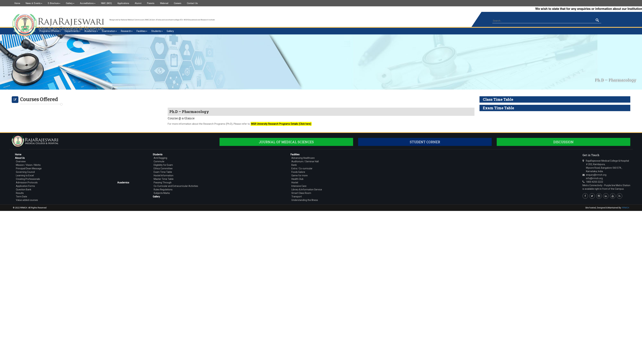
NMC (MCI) (106, 3)
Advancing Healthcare (303, 158)
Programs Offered (49, 31)
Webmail (164, 3)
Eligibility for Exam (163, 165)
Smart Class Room (301, 193)
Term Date (21, 196)
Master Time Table (164, 179)
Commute (159, 161)
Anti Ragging (160, 158)
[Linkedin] (606, 196)
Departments (72, 31)
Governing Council (25, 172)
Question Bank (23, 189)
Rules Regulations (163, 189)
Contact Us (192, 3)
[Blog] (619, 196)
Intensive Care (298, 186)
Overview (21, 161)
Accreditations (87, 3)
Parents (150, 3)
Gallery (69, 3)
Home (17, 3)
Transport (296, 196)
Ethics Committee (163, 168)
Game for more (299, 175)
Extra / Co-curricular (301, 168)
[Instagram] (599, 196)
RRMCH (625, 208)
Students (156, 31)
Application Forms (25, 186)
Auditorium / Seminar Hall (305, 161)
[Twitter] (592, 196)
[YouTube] (612, 196)
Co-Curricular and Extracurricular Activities (176, 186)
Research (126, 31)
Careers (177, 3)
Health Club (297, 179)
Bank (294, 165)
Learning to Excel (25, 175)
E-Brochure (53, 3)
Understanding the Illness (304, 200)
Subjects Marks (162, 193)
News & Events (33, 3)
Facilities (141, 31)
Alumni (138, 3)
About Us (29, 31)
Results (20, 193)
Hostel (294, 182)
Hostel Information (163, 175)
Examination (108, 31)
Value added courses (27, 200)
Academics (90, 31)
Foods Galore (298, 172)
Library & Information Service (306, 189)
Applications (123, 3)
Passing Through (163, 182)
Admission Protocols (27, 182)
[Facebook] (585, 196)
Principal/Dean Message (29, 168)
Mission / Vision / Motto (28, 165)
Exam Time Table (163, 172)
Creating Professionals (28, 179)
